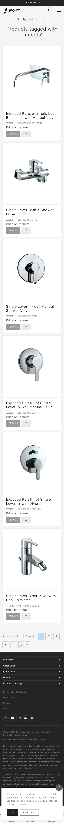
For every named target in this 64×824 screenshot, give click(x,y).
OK (12, 812)
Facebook (6, 718)
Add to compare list (26, 134)
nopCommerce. (20, 735)
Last (27, 644)
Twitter (19, 718)
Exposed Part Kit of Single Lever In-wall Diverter (28, 501)
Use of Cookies (10, 697)
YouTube (12, 718)
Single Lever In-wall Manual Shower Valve (30, 308)
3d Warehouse (32, 718)
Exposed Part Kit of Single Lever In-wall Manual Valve (29, 405)
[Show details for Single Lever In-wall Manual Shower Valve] (32, 268)
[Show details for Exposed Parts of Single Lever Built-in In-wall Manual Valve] (32, 75)
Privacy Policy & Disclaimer (15, 692)
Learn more (31, 812)
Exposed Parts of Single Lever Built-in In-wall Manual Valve (32, 115)
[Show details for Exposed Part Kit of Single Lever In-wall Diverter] (32, 461)
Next (21, 644)
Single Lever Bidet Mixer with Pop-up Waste (31, 598)
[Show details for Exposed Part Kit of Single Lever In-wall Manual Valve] (32, 364)
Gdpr (5, 708)
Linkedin (25, 718)
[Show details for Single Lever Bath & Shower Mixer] (32, 171)
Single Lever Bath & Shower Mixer (30, 212)
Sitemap (7, 703)
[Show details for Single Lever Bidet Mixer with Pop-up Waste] (32, 557)
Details (13, 133)
